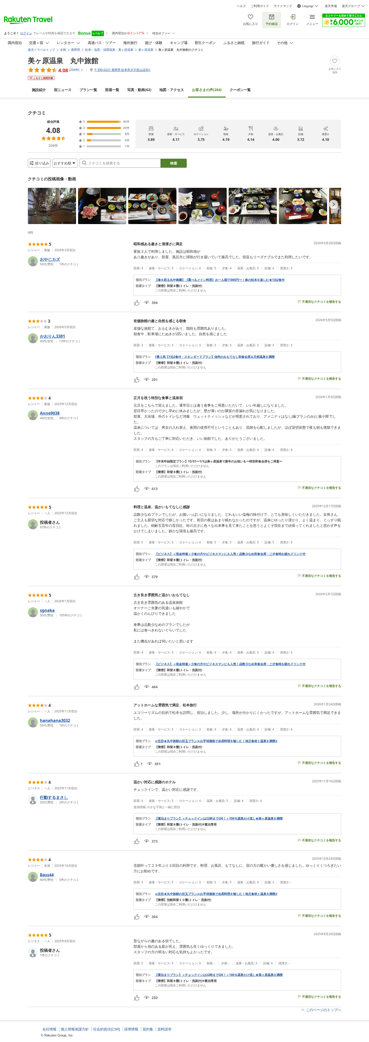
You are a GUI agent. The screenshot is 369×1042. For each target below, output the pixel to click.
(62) (139, 89)
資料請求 (164, 1029)
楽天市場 (331, 6)
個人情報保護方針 (75, 1029)
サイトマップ (283, 6)
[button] (52, 206)
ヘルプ (241, 6)
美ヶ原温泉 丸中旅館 (63, 60)
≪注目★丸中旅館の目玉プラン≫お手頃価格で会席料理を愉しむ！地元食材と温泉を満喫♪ (216, 741)
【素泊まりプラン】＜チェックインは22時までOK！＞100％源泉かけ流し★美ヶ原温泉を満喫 (219, 818)
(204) (207, 89)
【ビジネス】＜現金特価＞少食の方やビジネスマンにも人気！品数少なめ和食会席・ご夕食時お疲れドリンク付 (230, 554)
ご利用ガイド (260, 6)
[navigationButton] (333, 204)
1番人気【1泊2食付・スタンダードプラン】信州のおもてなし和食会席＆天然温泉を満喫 (215, 357)
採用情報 (131, 1029)
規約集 (148, 1029)
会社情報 (49, 1029)
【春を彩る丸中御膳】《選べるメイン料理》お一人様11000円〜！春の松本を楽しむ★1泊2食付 (220, 280)
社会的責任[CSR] (106, 1029)
